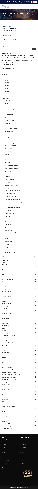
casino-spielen (7, 162)
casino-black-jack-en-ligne (9, 137)
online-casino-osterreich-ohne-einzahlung (12, 207)
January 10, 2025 (12, 26)
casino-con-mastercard (9, 140)
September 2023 (8, 94)
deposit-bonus (7, 176)
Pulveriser (23, 441)
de (5, 174)
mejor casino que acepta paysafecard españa (13, 188)
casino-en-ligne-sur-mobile (9, 147)
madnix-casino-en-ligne (9, 184)
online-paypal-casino (8, 210)
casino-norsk (7, 154)
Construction (6, 442)
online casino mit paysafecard (10, 193)
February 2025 (7, 85)
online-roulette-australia (9, 212)
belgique (6, 112)
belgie (6, 111)
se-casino (6, 223)
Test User (5, 26)
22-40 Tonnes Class (6, 463)
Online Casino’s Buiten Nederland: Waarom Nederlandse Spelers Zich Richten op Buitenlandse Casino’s (18, 58)
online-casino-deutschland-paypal (11, 198)
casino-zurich (7, 170)
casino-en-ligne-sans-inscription (10, 145)
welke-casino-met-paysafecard (10, 250)
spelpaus (6, 229)
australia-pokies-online (9, 103)
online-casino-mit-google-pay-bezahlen (12, 201)
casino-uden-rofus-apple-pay (10, 164)
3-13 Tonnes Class (6, 460)
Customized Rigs (6, 447)
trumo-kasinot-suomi (8, 241)
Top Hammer (6, 445)
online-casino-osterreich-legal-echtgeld (12, 205)
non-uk (6, 192)
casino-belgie (7, 136)
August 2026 (7, 76)
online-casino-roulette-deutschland (11, 209)
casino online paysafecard (9, 126)
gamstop (6, 178)
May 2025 (6, 80)
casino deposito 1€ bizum (9, 120)
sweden (6, 236)
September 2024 (8, 93)
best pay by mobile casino (9, 114)
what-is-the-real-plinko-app (10, 252)
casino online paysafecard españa (11, 128)
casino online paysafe (8, 125)
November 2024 (8, 90)
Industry (6, 181)
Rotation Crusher (24, 439)
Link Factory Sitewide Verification (8, 64)
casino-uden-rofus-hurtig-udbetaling (11, 165)
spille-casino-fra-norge (9, 230)
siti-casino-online (8, 224)
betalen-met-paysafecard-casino (10, 116)
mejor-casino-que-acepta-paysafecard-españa (13, 190)
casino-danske (7, 142)
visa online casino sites (9, 247)
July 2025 (6, 77)
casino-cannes (7, 139)
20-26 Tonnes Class (6, 462)
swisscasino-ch (7, 238)
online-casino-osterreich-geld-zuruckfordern (13, 204)
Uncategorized (7, 244)
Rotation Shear (24, 444)
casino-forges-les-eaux (9, 148)
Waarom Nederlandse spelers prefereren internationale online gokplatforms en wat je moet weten (18, 56)
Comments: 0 (14, 39)
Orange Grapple (24, 447)
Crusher (5, 452)
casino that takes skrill (9, 133)
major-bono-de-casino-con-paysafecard (12, 185)
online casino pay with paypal (10, 195)
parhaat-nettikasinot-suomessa (10, 213)
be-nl (6, 108)
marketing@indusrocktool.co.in (26, 1)
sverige (6, 235)
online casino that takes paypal (10, 196)
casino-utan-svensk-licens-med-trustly (11, 167)
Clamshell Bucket (24, 442)
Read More (5, 39)
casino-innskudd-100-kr (9, 150)
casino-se (6, 161)
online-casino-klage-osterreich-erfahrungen (12, 199)
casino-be (6, 134)
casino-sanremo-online (9, 159)
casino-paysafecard (8, 157)
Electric (5, 474)
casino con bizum (8, 119)
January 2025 (7, 87)
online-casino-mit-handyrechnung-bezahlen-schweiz (14, 202)
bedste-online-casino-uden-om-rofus (11, 109)
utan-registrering (8, 246)
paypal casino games (8, 215)
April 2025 (7, 82)
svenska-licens (7, 233)
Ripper (23, 445)
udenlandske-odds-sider (9, 243)
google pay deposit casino (9, 179)
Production (7, 218)
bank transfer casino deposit (10, 105)
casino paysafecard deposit (9, 131)
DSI (4, 441)
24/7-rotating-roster (8, 102)
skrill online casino (8, 226)
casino (6, 117)
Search (3, 46)
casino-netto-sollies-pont (9, 153)
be (5, 106)
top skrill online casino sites (9, 240)
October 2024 (7, 91)
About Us (23, 460)
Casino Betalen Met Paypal (9, 28)
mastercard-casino (8, 187)
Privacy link (23, 463)
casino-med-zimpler (8, 151)
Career (23, 452)
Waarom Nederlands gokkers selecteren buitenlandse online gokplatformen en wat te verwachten (17, 61)
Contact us (23, 462)
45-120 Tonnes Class (7, 465)
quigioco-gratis (7, 219)
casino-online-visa (8, 156)
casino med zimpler (8, 123)
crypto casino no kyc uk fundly (10, 173)
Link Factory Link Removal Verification (8, 62)
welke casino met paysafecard (10, 249)
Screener (5, 454)
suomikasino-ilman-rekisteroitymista (11, 232)
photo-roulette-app (8, 216)
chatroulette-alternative (9, 171)
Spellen (6, 227)
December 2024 (8, 88)
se (5, 221)
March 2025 (7, 84)
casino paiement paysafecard (10, 129)
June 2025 (7, 79)
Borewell (5, 470)
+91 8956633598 (13, 1)
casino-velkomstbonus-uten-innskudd (11, 168)
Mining (5, 444)
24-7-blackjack (7, 100)
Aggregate (5, 439)
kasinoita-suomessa (8, 182)
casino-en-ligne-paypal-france (10, 143)
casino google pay (8, 122)
